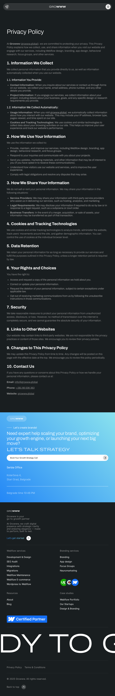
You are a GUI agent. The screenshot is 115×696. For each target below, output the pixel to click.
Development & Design (19, 557)
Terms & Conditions (35, 667)
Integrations (13, 566)
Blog (9, 604)
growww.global (29, 43)
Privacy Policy (14, 667)
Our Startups (66, 604)
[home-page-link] (57, 7)
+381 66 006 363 (25, 387)
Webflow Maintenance (18, 575)
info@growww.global (26, 382)
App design (66, 561)
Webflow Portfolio (69, 599)
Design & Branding (69, 608)
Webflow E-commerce (18, 579)
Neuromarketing (68, 570)
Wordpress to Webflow (19, 584)
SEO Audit (12, 561)
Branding (64, 557)
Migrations (12, 570)
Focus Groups (67, 566)
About (10, 599)
